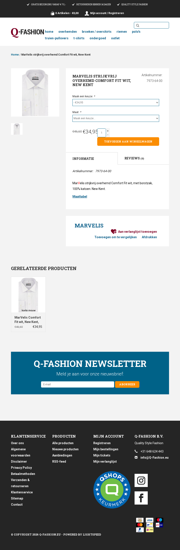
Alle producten (63, 443)
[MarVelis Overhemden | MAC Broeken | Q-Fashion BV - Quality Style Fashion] (27, 33)
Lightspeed (92, 534)
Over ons (17, 443)
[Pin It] (81, 255)
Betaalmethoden (23, 474)
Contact (17, 504)
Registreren (102, 443)
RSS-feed (59, 461)
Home (49, 31)
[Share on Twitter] (101, 255)
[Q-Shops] (110, 490)
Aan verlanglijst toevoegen (137, 231)
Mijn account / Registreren (107, 13)
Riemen (122, 31)
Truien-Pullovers (56, 38)
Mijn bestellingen (105, 449)
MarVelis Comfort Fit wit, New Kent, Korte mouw (27, 320)
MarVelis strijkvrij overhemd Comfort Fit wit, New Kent (55, 54)
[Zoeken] (137, 25)
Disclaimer (19, 461)
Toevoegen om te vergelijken (115, 237)
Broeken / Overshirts (97, 31)
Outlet (115, 38)
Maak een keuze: (83, 96)
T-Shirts (79, 38)
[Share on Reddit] (88, 255)
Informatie (83, 159)
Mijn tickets (101, 455)
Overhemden (67, 31)
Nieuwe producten (65, 449)
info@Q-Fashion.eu (154, 457)
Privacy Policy (21, 467)
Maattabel (79, 196)
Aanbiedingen (62, 455)
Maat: (76, 112)
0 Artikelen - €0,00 (67, 13)
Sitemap (17, 498)
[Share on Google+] (75, 255)
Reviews (134, 158)
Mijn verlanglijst (105, 461)
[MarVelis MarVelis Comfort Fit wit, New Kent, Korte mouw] (28, 295)
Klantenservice (22, 492)
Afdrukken (149, 237)
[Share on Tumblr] (94, 255)
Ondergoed (98, 38)
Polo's (136, 31)
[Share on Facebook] (68, 255)
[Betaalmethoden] (139, 520)
